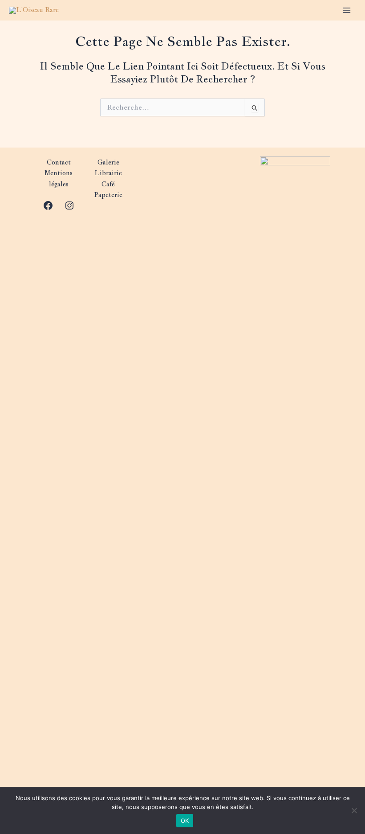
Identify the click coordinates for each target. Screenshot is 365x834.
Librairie (108, 172)
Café (108, 184)
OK (185, 820)
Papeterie (108, 194)
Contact (59, 162)
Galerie (108, 162)
